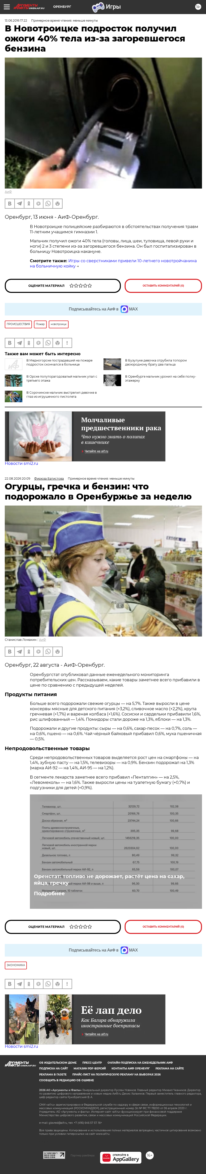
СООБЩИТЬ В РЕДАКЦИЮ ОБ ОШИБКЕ (66, 1080)
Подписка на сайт (53, 1068)
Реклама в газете (53, 1074)
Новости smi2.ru (21, 463)
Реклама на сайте (170, 1068)
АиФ (8, 192)
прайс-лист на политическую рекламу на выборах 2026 (116, 1074)
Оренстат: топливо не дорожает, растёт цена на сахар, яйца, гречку (109, 879)
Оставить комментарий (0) (163, 285)
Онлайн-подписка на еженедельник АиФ (140, 1062)
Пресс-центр (92, 1062)
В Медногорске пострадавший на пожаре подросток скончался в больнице (59, 362)
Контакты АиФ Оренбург (131, 1068)
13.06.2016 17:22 (16, 20)
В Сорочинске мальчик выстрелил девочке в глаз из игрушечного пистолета (61, 394)
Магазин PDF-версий (90, 1068)
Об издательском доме (58, 1062)
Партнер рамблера (82, 1155)
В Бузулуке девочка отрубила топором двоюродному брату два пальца (156, 362)
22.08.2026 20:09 (17, 478)
